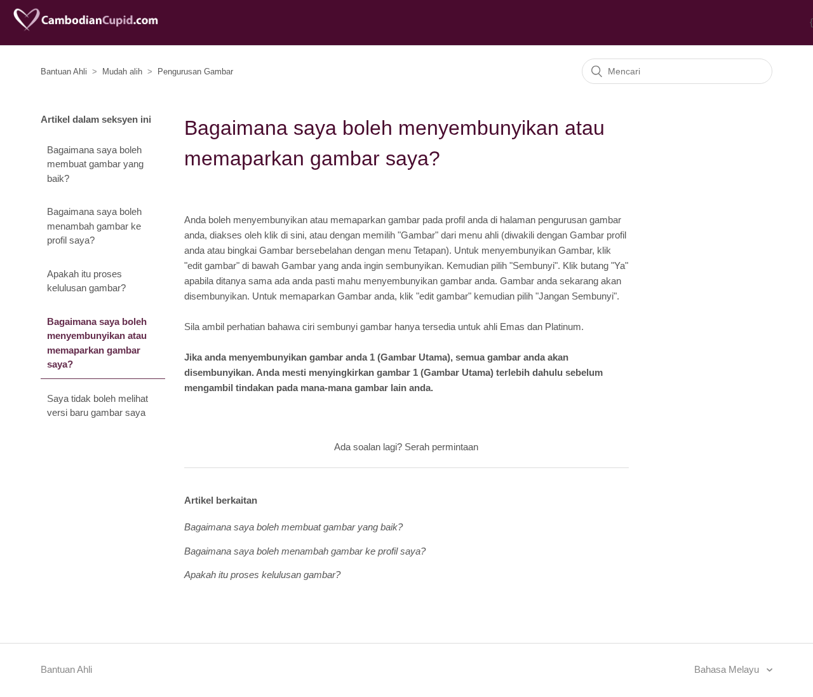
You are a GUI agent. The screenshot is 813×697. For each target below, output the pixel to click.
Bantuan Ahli (64, 71)
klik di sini (284, 235)
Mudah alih (122, 71)
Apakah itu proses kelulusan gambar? (86, 281)
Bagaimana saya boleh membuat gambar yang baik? (95, 164)
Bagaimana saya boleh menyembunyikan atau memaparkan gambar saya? (97, 343)
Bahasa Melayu (728, 669)
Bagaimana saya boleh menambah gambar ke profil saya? (94, 225)
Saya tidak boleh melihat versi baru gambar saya (97, 405)
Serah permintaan (441, 446)
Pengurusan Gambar (195, 71)
